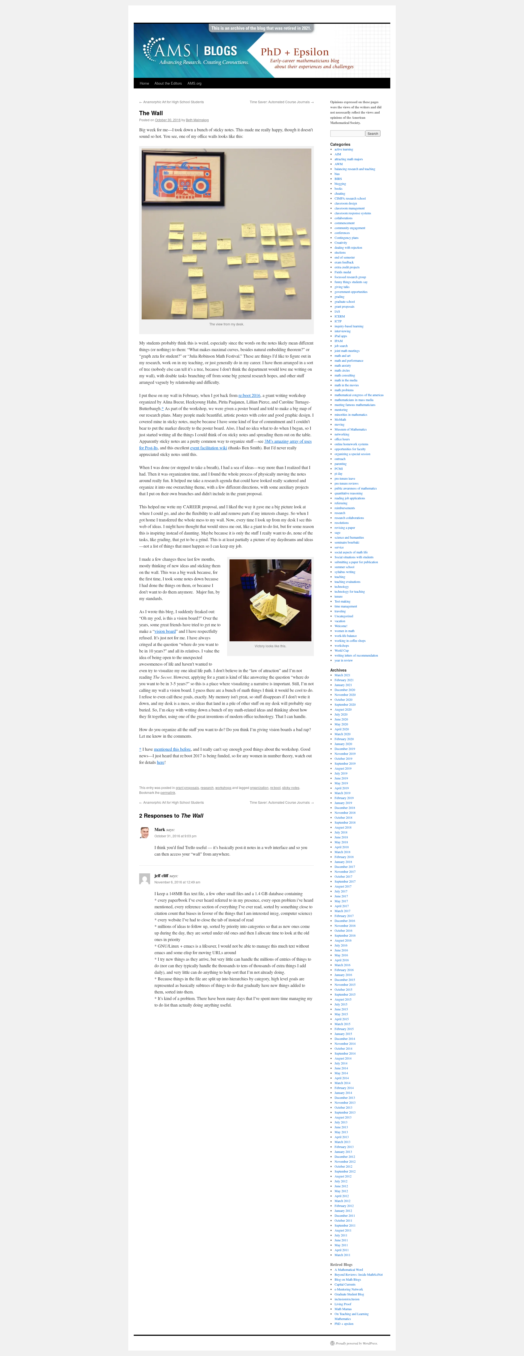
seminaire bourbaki (347, 542)
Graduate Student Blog (349, 1294)
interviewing (343, 331)
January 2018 (343, 861)
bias (337, 173)
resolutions (342, 522)
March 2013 (342, 1142)
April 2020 (342, 729)
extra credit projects (347, 267)
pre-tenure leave (345, 478)
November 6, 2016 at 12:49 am (177, 882)
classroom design (346, 203)
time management (346, 606)
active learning (344, 149)
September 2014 (345, 1053)
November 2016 (345, 925)
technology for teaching (350, 591)
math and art (342, 355)
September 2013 (345, 1112)
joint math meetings (347, 350)
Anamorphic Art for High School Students (171, 101)
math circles (342, 370)
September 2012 (345, 1171)
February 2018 (344, 856)
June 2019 (341, 778)
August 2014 (343, 1058)
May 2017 (341, 901)
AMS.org (194, 83)
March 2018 (342, 852)
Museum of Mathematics (351, 429)
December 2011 (345, 1215)
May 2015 (341, 1014)
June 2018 (341, 837)
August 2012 (343, 1176)
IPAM (339, 341)
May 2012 (341, 1191)
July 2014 (341, 1063)
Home (144, 83)
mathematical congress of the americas (359, 395)
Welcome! (341, 626)
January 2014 (343, 1092)
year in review (344, 660)
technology (342, 586)
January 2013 (343, 1151)
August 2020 (343, 709)
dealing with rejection (348, 247)
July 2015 (341, 1004)
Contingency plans (347, 237)
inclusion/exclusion (347, 1299)
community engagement (350, 227)
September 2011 (345, 1225)
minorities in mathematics (351, 414)
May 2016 (341, 955)
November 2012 (345, 1161)
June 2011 (341, 1240)
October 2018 (343, 817)
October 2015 (343, 989)
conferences (342, 232)
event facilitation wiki (208, 447)
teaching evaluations (348, 581)
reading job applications (350, 498)
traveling (340, 611)
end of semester (345, 257)
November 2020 (345, 694)
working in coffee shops (350, 640)
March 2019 (342, 793)
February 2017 (344, 915)
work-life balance (346, 635)
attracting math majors (349, 159)
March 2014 (342, 1083)
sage (337, 532)
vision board (165, 631)
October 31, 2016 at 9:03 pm (175, 835)
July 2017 (341, 891)
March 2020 (342, 734)
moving (339, 424)
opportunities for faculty (350, 449)
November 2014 (345, 1043)
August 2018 (343, 827)
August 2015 (343, 999)
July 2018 (341, 832)
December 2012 (345, 1156)
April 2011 (342, 1250)
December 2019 (345, 748)
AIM (338, 154)
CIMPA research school (350, 198)
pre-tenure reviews (347, 483)
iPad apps (341, 336)
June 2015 (341, 1009)
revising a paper (345, 527)
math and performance (349, 360)
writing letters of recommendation (356, 655)
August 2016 (343, 940)
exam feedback (344, 262)
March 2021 (342, 675)
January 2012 (343, 1210)
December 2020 (345, 689)
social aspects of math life (351, 552)
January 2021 (343, 685)
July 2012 (341, 1181)
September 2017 (345, 881)
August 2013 (343, 1117)
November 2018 (345, 812)
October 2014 (343, 1048)
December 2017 (345, 866)
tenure (339, 596)
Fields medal (343, 272)
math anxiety (343, 365)
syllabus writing (345, 571)
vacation (340, 621)
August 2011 (343, 1230)
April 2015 (342, 1019)
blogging (340, 183)
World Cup (342, 650)
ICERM (340, 316)
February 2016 (344, 970)
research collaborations (349, 517)
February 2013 (344, 1146)
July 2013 (341, 1122)
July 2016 (341, 945)
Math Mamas (343, 1309)
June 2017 (341, 896)
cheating (340, 193)
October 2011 (343, 1220)
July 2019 (341, 773)
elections (340, 252)
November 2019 (345, 753)
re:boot (275, 787)
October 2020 (343, 699)
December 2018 (345, 807)
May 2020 (341, 724)
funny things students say (351, 282)
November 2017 (345, 871)
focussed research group (350, 277)
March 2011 (342, 1255)
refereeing (341, 503)
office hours (342, 439)
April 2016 (342, 960)
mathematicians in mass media (354, 399)
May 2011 (341, 1245)
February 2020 (344, 739)
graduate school (345, 301)
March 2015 (342, 1024)
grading (339, 296)
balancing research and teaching (355, 169)
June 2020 (341, 719)
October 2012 (343, 1166)
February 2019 (344, 798)
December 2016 (345, 920)
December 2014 (345, 1038)
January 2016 (343, 974)
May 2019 (341, 783)
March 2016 (342, 965)
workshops (223, 787)
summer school (344, 567)
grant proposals (187, 787)
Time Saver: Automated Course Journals (282, 101)
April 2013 (342, 1137)
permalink (167, 792)
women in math (345, 630)
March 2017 (342, 911)
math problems (344, 390)
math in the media (346, 380)
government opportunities (351, 291)
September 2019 (345, 763)
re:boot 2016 (249, 395)
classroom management (350, 208)
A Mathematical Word (349, 1269)
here (160, 762)
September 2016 (345, 935)
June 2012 (341, 1186)
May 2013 (341, 1132)
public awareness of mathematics (356, 488)
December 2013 (345, 1097)
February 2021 (344, 680)
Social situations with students (354, 557)
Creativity (341, 242)
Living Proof (343, 1304)
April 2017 (342, 906)
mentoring (341, 409)
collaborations (344, 218)
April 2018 (342, 847)
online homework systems (351, 444)
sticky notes (290, 787)
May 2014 (341, 1073)
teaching (340, 576)
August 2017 (343, 886)
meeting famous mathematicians (355, 404)
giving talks (342, 286)
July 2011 (341, 1235)
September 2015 (345, 994)
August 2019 (343, 768)
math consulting (345, 375)
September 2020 (345, 704)
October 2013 (343, 1107)
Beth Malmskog (197, 119)
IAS (337, 311)
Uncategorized (344, 616)
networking (342, 434)
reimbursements (345, 508)
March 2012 (342, 1200)
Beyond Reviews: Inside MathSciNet (359, 1274)
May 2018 (341, 842)
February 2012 (344, 1205)
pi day (339, 473)
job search (341, 345)
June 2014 (341, 1068)
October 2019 (343, 758)
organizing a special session (352, 454)
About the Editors (168, 83)
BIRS (338, 178)
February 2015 (344, 1028)
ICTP (338, 321)
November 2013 (345, 1102)
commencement (345, 223)
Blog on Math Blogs (348, 1279)
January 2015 (343, 1033)
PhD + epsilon (344, 1323)
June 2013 (341, 1127)
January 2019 (343, 802)
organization (259, 787)
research (207, 787)
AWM (339, 164)
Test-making (342, 601)
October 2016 (343, 930)
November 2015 (345, 984)
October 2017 (343, 876)
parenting (341, 463)
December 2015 (345, 979)
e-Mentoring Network (349, 1289)
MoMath (340, 419)
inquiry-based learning (349, 326)
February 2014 (344, 1087)
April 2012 (342, 1196)
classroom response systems (353, 213)
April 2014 (342, 1078)
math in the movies (347, 385)
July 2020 (341, 714)
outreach (340, 458)
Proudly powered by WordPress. (357, 1343)
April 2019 (342, 788)
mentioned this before (172, 749)
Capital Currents (345, 1284)
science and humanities (349, 537)
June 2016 (341, 950)
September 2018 (345, 822)
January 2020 (343, 743)
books (339, 188)
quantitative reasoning (349, 493)
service (339, 547)
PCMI (339, 468)
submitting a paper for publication (356, 562)
